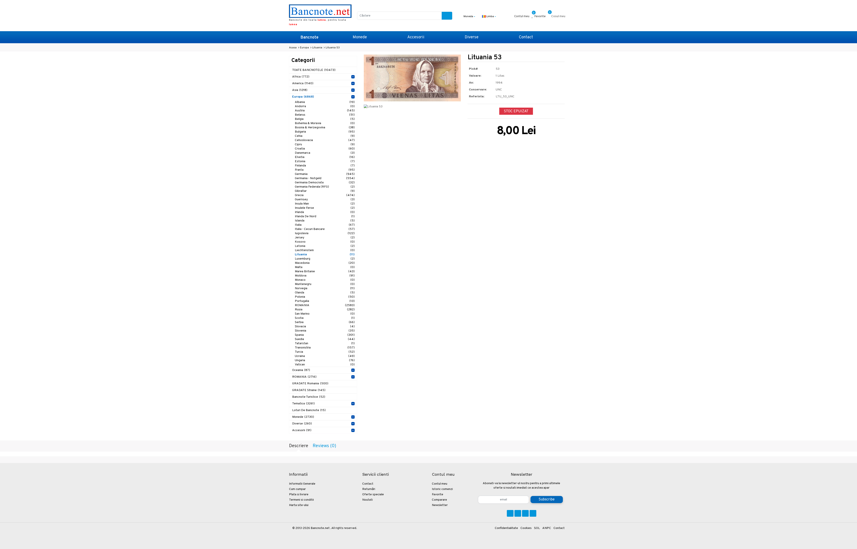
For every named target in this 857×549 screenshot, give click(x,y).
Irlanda (325, 212)
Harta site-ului (298, 505)
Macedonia (325, 263)
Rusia (325, 309)
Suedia (325, 339)
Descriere (298, 446)
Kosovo (325, 242)
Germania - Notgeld (325, 178)
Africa (300, 76)
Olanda (325, 293)
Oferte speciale (373, 494)
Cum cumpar (297, 489)
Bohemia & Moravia (325, 123)
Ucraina (325, 356)
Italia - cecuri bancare (325, 229)
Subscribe (547, 499)
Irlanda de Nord (325, 216)
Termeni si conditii (301, 500)
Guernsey (325, 199)
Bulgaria (325, 132)
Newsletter (440, 505)
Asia (299, 90)
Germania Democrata (325, 182)
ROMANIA (325, 305)
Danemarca (325, 153)
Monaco (325, 280)
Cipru (325, 144)
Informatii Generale (302, 484)
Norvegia (325, 288)
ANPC (546, 528)
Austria (325, 111)
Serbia (325, 322)
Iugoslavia (325, 233)
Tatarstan (325, 343)
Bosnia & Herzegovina (325, 127)
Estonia (325, 161)
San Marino (325, 314)
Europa (303, 96)
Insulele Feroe (325, 208)
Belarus (325, 115)
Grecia (325, 195)
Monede (360, 37)
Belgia (325, 119)
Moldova (325, 276)
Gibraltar (325, 191)
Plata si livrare (298, 494)
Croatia (325, 149)
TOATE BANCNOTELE (313, 70)
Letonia (325, 246)
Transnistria (325, 348)
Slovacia (325, 326)
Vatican (325, 365)
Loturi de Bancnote (309, 410)
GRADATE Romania (310, 383)
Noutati (367, 500)
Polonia (325, 297)
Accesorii (415, 37)
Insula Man (325, 204)
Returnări (368, 489)
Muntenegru (325, 284)
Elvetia (325, 157)
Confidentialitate (506, 528)
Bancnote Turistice (308, 397)
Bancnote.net (320, 528)
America (302, 83)
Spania (325, 335)
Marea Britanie (325, 271)
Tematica (303, 403)
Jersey (325, 238)
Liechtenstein (325, 250)
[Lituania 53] (412, 78)
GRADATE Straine (308, 390)
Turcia (325, 352)
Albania (325, 102)
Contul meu (439, 484)
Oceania (301, 370)
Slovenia (325, 331)
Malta (325, 267)
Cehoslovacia (325, 140)
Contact (526, 37)
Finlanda (325, 166)
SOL (537, 528)
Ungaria (325, 360)
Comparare (439, 500)
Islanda (325, 221)
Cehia (325, 136)
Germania (325, 174)
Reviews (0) (324, 446)
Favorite (437, 494)
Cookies (526, 528)
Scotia (325, 318)
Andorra (325, 106)
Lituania (325, 254)
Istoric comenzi (442, 489)
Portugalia (325, 301)
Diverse (471, 37)
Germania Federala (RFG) (325, 187)
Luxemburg (325, 259)
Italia (325, 225)
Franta (325, 170)
